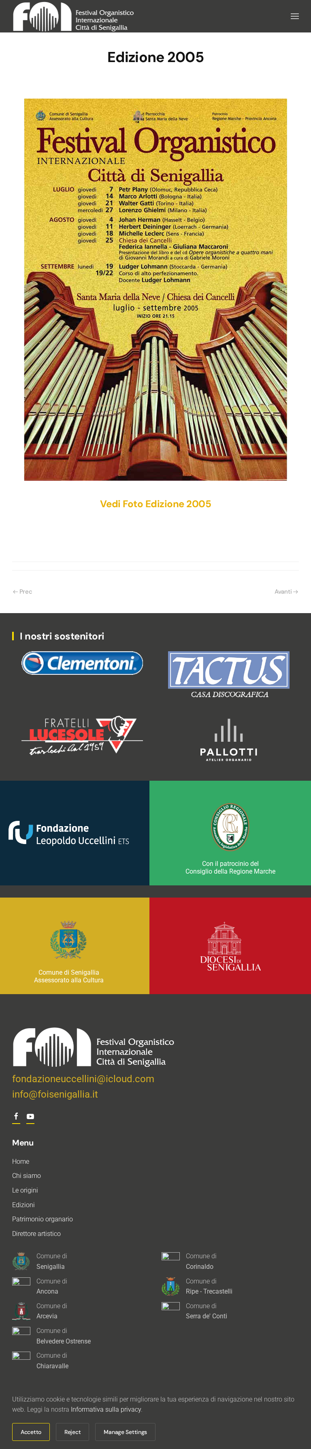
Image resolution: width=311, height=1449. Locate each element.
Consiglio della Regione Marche (230, 871)
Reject (72, 1432)
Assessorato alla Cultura (69, 980)
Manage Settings (125, 1432)
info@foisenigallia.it (55, 1094)
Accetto (31, 1432)
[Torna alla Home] (74, 16)
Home (20, 1161)
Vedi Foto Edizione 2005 (155, 503)
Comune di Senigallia (68, 972)
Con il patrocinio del (230, 864)
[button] (295, 16)
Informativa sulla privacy (106, 1409)
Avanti (283, 592)
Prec (25, 592)
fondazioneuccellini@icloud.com (83, 1079)
